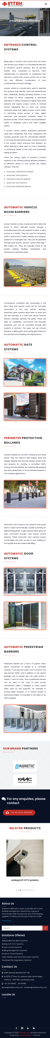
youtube (34, 1028)
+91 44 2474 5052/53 (21, 812)
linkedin (28, 1028)
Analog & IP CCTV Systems (12, 944)
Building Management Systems (14, 950)
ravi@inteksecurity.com (13, 987)
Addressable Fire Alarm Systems (15, 941)
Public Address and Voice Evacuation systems (20, 957)
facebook (16, 1028)
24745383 (22, 983)
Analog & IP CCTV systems (25, 880)
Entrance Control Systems (12, 954)
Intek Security (24, 1033)
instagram (22, 1028)
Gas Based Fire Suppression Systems (16, 960)
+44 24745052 (10, 983)
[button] (17, 890)
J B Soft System (26, 1035)
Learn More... (7, 921)
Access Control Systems (12, 947)
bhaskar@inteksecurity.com (35, 987)
